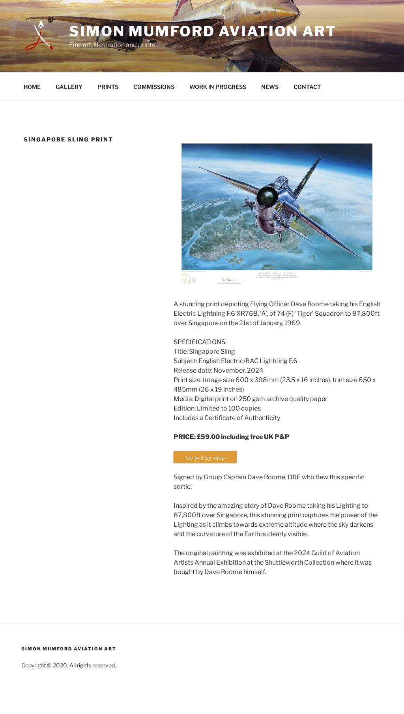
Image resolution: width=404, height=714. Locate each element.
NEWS (270, 86)
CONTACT (307, 86)
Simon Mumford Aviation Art (203, 31)
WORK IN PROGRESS (217, 86)
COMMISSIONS (153, 86)
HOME (32, 86)
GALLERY (69, 86)
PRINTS (107, 86)
